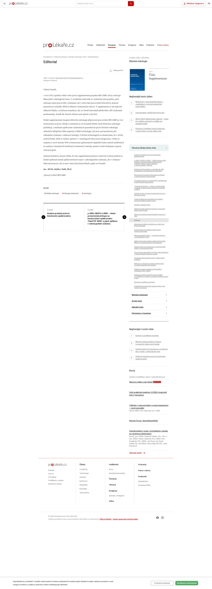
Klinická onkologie (75, 57)
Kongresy (132, 45)
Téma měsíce (84, 493)
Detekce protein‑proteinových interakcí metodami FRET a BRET (148, 270)
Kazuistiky (83, 489)
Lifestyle (83, 477)
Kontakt (51, 470)
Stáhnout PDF (118, 70)
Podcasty (150, 45)
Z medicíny (83, 469)
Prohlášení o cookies (56, 480)
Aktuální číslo (137, 307)
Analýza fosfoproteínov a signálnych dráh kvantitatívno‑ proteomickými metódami (149, 170)
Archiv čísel (137, 301)
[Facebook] (157, 517)
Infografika (83, 485)
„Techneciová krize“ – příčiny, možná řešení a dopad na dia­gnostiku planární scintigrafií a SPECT (149, 187)
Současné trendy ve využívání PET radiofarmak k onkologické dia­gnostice (150, 181)
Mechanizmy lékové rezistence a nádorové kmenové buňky (149, 225)
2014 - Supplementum (91, 57)
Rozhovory (83, 481)
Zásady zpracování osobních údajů (125, 519)
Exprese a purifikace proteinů (144, 282)
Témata (122, 45)
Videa (141, 45)
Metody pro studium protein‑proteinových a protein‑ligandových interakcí (149, 264)
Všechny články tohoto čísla (144, 148)
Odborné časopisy (60, 57)
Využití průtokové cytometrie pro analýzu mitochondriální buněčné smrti (148, 200)
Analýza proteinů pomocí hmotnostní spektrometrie (59, 214)
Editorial (137, 220)
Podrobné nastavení (162, 583)
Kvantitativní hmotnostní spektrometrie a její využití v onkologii (149, 287)
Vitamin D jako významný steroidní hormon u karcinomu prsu (150, 194)
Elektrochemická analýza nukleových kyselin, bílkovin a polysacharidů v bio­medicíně (150, 242)
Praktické (142, 476)
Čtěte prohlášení (105, 519)
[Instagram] (162, 517)
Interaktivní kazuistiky (117, 473)
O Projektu (52, 477)
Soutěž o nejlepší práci (142, 205)
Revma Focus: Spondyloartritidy (143, 421)
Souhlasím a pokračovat (187, 583)
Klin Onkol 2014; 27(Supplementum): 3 (69, 78)
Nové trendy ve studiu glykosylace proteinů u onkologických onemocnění (149, 176)
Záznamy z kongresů (116, 496)
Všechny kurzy (135, 453)
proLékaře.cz (14, 4)
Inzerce (51, 474)
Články (90, 45)
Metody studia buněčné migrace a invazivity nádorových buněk (149, 209)
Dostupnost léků (144, 485)
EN (209, 3)
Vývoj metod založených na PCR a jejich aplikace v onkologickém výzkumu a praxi (151, 253)
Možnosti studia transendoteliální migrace (150, 215)
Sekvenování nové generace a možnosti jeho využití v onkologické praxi (150, 247)
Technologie (84, 473)
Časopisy (112, 45)
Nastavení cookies (55, 484)
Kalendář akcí (143, 481)
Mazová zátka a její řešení (141, 382)
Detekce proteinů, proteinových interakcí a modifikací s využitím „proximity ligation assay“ (151, 276)
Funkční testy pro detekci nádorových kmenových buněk (147, 230)
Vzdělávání (100, 45)
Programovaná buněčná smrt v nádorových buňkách (149, 258)
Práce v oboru (163, 45)
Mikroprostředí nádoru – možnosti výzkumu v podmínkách (149, 236)
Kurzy (111, 469)
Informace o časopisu (141, 313)
